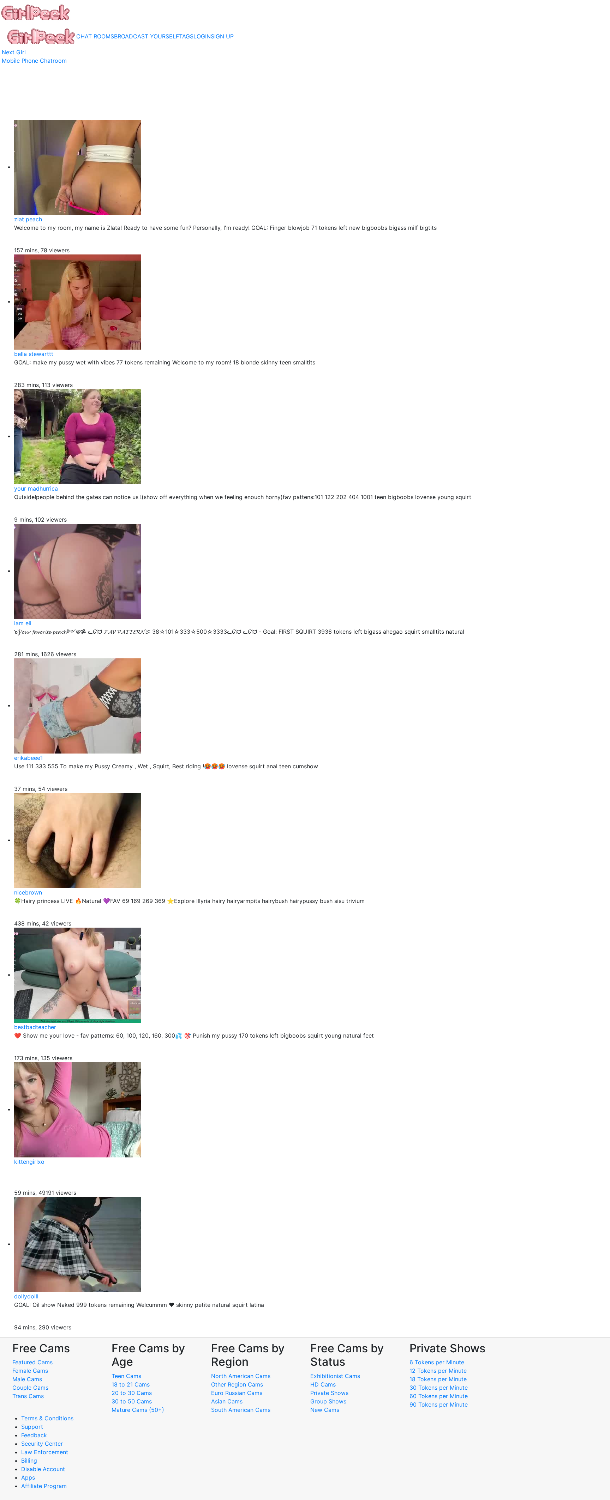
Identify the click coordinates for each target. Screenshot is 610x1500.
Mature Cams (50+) (138, 1409)
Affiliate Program (44, 1485)
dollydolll (26, 1296)
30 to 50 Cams (132, 1401)
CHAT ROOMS (95, 36)
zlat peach (28, 219)
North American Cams (240, 1375)
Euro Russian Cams (236, 1392)
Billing (29, 1460)
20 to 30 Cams (132, 1392)
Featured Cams (32, 1362)
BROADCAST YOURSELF (146, 36)
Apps (28, 1477)
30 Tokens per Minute (438, 1387)
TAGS (186, 36)
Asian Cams (227, 1401)
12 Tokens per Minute (438, 1370)
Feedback (34, 1435)
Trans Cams (28, 1396)
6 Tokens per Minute (436, 1362)
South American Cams (240, 1409)
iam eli (22, 623)
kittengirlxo (29, 1161)
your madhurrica (36, 488)
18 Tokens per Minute (438, 1379)
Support (32, 1426)
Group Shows (328, 1401)
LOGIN (202, 36)
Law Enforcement (44, 1452)
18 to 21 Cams (131, 1384)
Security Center (42, 1443)
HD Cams (323, 1384)
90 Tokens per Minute (438, 1404)
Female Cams (30, 1370)
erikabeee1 (28, 757)
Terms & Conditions (47, 1418)
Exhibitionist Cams (335, 1375)
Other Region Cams (237, 1384)
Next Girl (14, 52)
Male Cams (27, 1379)
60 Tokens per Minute (438, 1396)
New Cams (324, 1409)
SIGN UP (222, 36)
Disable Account (43, 1469)
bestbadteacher (35, 1027)
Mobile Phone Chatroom (34, 60)
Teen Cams (126, 1375)
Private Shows (329, 1392)
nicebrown (28, 892)
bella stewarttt (33, 353)
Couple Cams (30, 1387)
